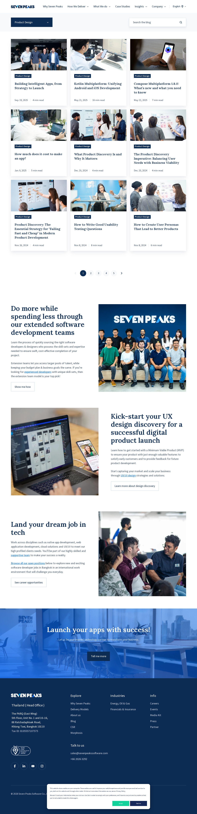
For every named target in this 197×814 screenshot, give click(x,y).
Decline (138, 803)
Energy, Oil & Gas (120, 703)
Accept (121, 803)
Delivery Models (79, 709)
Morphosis (76, 733)
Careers (154, 703)
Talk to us (77, 745)
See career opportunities (29, 582)
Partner (154, 727)
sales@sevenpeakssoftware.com (89, 753)
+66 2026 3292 (78, 759)
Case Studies (122, 6)
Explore (75, 695)
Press (153, 721)
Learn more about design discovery (135, 486)
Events (154, 709)
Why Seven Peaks (53, 6)
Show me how (23, 387)
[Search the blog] (180, 22)
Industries (117, 695)
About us (75, 715)
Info (153, 695)
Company (157, 6)
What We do (100, 6)
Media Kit (155, 715)
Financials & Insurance (123, 709)
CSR (72, 727)
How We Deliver (76, 6)
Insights (139, 6)
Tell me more (98, 656)
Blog (73, 721)
